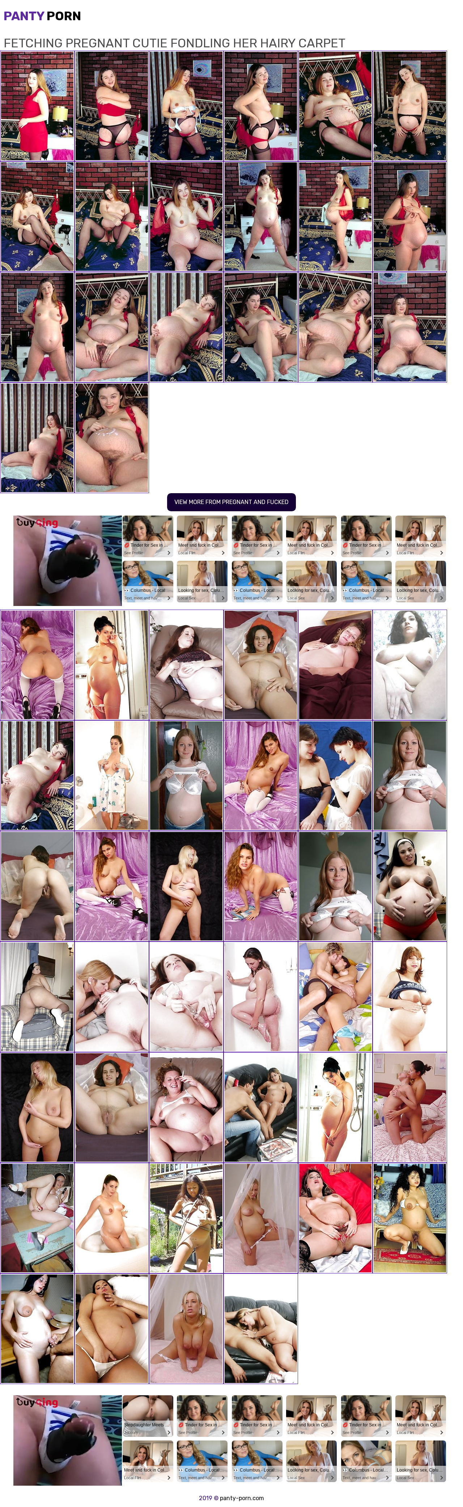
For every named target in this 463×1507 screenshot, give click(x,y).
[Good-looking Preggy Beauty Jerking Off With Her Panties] (112, 1107)
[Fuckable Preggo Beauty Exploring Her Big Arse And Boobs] (37, 997)
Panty (42, 16)
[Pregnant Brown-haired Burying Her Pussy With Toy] (186, 997)
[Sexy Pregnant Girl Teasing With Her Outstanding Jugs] (261, 775)
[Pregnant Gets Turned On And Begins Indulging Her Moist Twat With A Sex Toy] (112, 1328)
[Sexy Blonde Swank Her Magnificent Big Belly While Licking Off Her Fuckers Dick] (261, 1328)
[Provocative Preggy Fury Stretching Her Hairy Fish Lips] (410, 1218)
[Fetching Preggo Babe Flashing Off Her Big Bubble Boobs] (186, 1218)
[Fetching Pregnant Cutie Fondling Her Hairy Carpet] (37, 775)
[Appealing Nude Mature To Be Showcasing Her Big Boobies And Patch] (410, 665)
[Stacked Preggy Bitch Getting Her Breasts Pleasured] (335, 775)
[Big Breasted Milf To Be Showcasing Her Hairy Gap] (410, 997)
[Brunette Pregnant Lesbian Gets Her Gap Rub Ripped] (112, 997)
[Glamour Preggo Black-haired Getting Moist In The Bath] (112, 775)
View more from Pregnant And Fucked (231, 502)
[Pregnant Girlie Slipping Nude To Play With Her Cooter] (186, 665)
